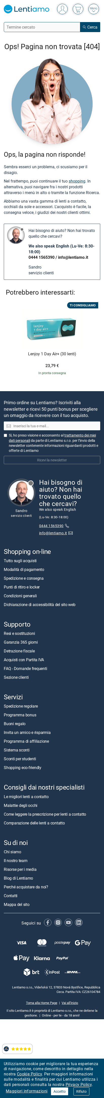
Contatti (10, 895)
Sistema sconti (17, 750)
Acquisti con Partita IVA (24, 659)
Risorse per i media (20, 869)
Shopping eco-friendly (22, 767)
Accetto (60, 1091)
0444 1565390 (42, 257)
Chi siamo (12, 852)
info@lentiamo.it (73, 257)
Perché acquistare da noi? (26, 887)
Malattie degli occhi (20, 805)
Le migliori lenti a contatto (26, 796)
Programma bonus (20, 715)
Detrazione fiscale (19, 651)
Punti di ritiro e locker (22, 587)
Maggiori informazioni (26, 1091)
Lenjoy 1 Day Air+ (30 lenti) (52, 354)
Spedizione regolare (21, 706)
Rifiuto (81, 1091)
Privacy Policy (79, 1084)
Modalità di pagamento (24, 569)
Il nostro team (16, 860)
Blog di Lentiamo (18, 878)
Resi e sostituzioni (19, 633)
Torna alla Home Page (41, 1002)
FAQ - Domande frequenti (25, 668)
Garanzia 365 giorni (21, 642)
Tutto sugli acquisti (20, 560)
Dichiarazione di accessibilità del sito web (39, 604)
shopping (77, 181)
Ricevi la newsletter (52, 460)
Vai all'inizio (70, 1002)
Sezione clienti (16, 677)
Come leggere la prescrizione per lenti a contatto (45, 814)
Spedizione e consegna (24, 578)
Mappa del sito (17, 904)
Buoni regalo (14, 723)
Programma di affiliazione (26, 741)
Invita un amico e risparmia (27, 732)
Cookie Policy (29, 1074)
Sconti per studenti (20, 759)
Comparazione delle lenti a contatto (34, 823)
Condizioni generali (20, 596)
